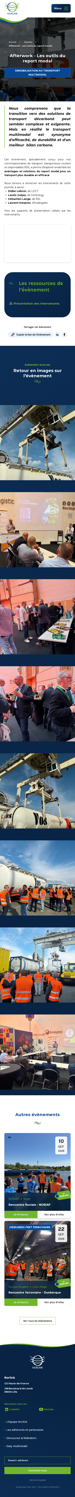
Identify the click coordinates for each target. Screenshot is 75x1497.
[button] (61, 8)
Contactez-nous (37, 1470)
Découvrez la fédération (21, 1438)
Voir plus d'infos (54, 1214)
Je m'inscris (21, 1214)
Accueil (12, 42)
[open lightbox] (37, 442)
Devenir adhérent (18, 1460)
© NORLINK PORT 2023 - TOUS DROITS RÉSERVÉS (37, 1487)
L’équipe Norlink (16, 1421)
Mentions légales (37, 1480)
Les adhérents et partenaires (24, 1429)
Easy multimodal (16, 1446)
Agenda (28, 42)
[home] (12, 8)
